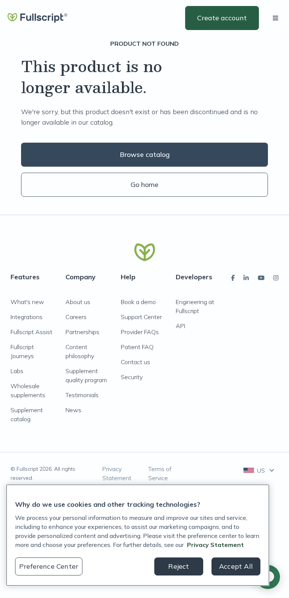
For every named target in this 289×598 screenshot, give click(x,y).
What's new (27, 302)
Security (132, 377)
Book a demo (138, 302)
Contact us (135, 362)
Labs (17, 371)
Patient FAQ (137, 347)
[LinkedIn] (246, 277)
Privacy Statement (116, 473)
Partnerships (82, 332)
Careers (76, 317)
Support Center (141, 317)
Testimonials (82, 395)
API (180, 326)
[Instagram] (275, 277)
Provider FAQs (140, 332)
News (73, 410)
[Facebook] (233, 277)
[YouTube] (261, 277)
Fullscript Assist (31, 332)
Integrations (27, 317)
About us (77, 302)
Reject (178, 566)
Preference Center (48, 566)
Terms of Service (160, 473)
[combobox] (259, 470)
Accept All (236, 566)
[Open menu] (277, 18)
